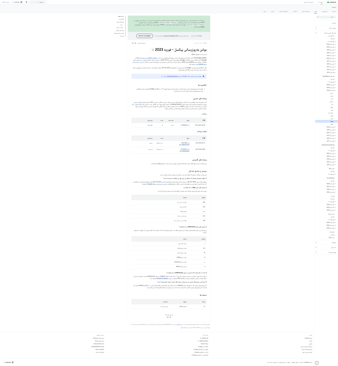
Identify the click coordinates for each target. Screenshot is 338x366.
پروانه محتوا (179, 324)
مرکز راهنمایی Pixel (99, 341)
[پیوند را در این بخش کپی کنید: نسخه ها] (198, 295)
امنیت (315, 11)
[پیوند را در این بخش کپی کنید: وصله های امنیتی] (191, 99)
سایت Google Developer (174, 76)
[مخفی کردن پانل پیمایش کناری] (317, 363)
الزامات (310, 341)
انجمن (301, 362)
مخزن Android (308, 338)
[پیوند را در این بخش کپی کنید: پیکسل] (200, 114)
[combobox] (38, 2)
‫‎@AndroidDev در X (203, 341)
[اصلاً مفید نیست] (132, 43)
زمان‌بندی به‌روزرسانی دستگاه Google (158, 184)
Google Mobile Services (97, 346)
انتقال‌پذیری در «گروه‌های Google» (199, 355)
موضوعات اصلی (305, 11)
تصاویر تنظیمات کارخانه (306, 349)
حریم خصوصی (282, 362)
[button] (327, 28)
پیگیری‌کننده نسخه (100, 352)
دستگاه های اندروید (283, 11)
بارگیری (310, 344)
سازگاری (295, 11)
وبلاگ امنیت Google (203, 346)
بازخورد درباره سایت (272, 362)
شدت (205, 104)
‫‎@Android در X (204, 338)
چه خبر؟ (334, 11)
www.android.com (99, 344)
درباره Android (308, 362)
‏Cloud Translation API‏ (171, 36)
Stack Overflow (99, 349)
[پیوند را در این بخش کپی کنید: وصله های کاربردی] (190, 160)
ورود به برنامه (5, 2)
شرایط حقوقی (295, 362)
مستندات (334, 7)
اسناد (321, 2)
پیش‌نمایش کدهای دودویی (306, 346)
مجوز (288, 362)
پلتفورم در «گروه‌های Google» (200, 349)
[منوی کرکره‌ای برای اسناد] (318, 2)
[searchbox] (326, 17)
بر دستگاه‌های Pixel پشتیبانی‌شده (150, 58)
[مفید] (135, 43)
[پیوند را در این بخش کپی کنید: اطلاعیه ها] (196, 85)
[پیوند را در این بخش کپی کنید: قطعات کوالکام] (195, 132)
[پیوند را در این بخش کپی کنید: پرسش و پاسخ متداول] (187, 171)
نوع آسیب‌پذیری (138, 102)
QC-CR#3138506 (184, 151)
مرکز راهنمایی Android (98, 338)
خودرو (272, 11)
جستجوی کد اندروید (309, 2)
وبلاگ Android (204, 344)
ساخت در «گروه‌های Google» (201, 352)
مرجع (265, 11)
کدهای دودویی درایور (307, 352)
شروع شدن (324, 11)
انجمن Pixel (161, 163)
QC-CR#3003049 (184, 144)
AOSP (205, 43)
